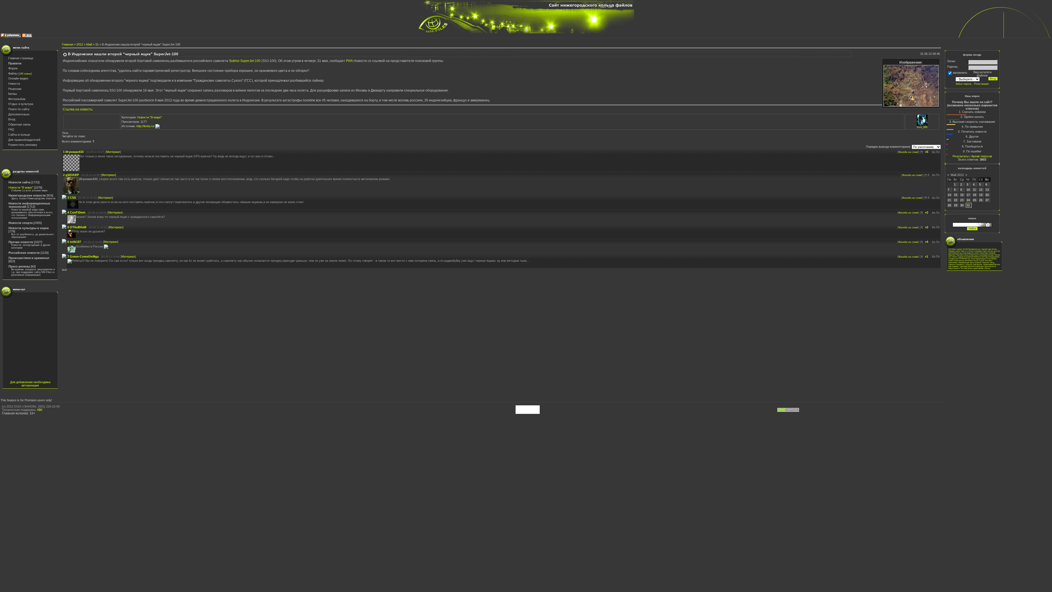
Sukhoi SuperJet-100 (245, 61)
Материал (113, 151)
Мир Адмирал (953, 266)
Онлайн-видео (18, 78)
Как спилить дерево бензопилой (960, 257)
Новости (14, 83)
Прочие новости (20, 242)
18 (974, 195)
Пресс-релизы (19, 266)
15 (955, 195)
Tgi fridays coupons (955, 249)
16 (962, 195)
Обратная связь (19, 124)
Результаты (961, 156)
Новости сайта (19, 182)
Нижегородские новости (27, 195)
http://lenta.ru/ (145, 126)
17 (968, 195)
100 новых (25, 73)
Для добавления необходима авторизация (30, 383)
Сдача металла (990, 266)
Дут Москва (995, 255)
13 (987, 189)
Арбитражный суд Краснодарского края (963, 253)
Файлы (13, 73)
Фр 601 (965, 249)
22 (955, 200)
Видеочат (952, 255)
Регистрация (981, 83)
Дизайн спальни (984, 268)
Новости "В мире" (20, 187)
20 (987, 195)
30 (962, 205)
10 (968, 189)
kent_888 (922, 127)
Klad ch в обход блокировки (971, 251)
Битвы (12, 93)
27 (987, 200)
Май (89, 44)
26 (980, 200)
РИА (349, 61)
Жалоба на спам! (908, 152)
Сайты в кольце (19, 134)
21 (949, 200)
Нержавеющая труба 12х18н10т (970, 262)
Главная (67, 44)
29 (955, 205)
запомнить (960, 73)
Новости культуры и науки (28, 228)
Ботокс (994, 249)
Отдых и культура (20, 104)
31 (97, 44)
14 (949, 195)
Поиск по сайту (19, 109)
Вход (11, 119)
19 (980, 195)
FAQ (11, 129)
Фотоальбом (16, 99)
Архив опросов (981, 156)
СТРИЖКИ (963, 259)
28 (949, 205)
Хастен (975, 260)
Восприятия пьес (974, 249)
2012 (79, 44)
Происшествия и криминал (28, 258)
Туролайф (963, 266)
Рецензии (14, 88)
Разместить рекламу (22, 144)
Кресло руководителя (982, 255)
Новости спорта (20, 222)
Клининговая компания (987, 253)
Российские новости (24, 252)
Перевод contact (954, 251)
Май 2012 (957, 175)
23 (962, 200)
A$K (39, 409)
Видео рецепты (954, 268)
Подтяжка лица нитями (965, 255)
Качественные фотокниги (963, 260)
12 (980, 189)
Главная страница (20, 58)
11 (974, 189)
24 (968, 200)
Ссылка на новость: (78, 109)
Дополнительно (19, 114)
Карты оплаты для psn (991, 251)
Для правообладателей (24, 139)
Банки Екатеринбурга (976, 266)
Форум (13, 68)
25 (974, 200)
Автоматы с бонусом (964, 264)
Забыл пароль (964, 83)
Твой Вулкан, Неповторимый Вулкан (986, 264)
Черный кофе (986, 249)
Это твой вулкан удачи (969, 268)
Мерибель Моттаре (980, 257)
